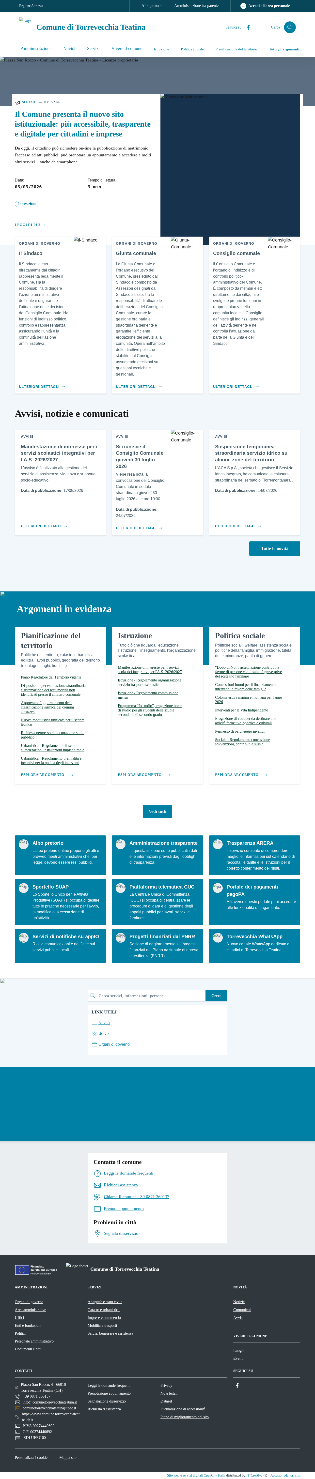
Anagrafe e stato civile (105, 1302)
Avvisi (238, 1317)
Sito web (173, 1475)
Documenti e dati (28, 1349)
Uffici (19, 1317)
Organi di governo (29, 1302)
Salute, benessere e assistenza (110, 1333)
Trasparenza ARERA (250, 843)
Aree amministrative (30, 1310)
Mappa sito (68, 1457)
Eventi (238, 1358)
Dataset (166, 1401)
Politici (20, 1333)
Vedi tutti (157, 811)
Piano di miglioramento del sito (184, 1417)
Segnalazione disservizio (107, 1401)
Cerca (216, 996)
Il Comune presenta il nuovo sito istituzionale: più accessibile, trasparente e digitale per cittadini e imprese (83, 124)
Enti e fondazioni (28, 1325)
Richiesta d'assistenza (104, 1409)
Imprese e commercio (104, 1317)
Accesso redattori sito (285, 1475)
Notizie (28, 102)
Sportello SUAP (50, 887)
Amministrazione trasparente (196, 5)
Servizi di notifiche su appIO (65, 936)
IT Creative (254, 1475)
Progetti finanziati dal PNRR (162, 936)
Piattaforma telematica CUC (161, 887)
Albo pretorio (152, 5)
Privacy (166, 1385)
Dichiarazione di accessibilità (182, 1409)
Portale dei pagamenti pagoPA (252, 890)
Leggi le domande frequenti (109, 1385)
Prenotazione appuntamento (109, 1393)
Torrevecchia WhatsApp (255, 936)
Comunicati (242, 1310)
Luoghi (239, 1350)
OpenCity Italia (214, 1475)
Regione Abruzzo (31, 6)
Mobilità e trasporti (102, 1325)
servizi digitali (193, 1475)
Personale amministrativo (34, 1341)
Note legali (168, 1393)
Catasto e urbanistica (104, 1310)
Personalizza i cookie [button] (31, 1457)
